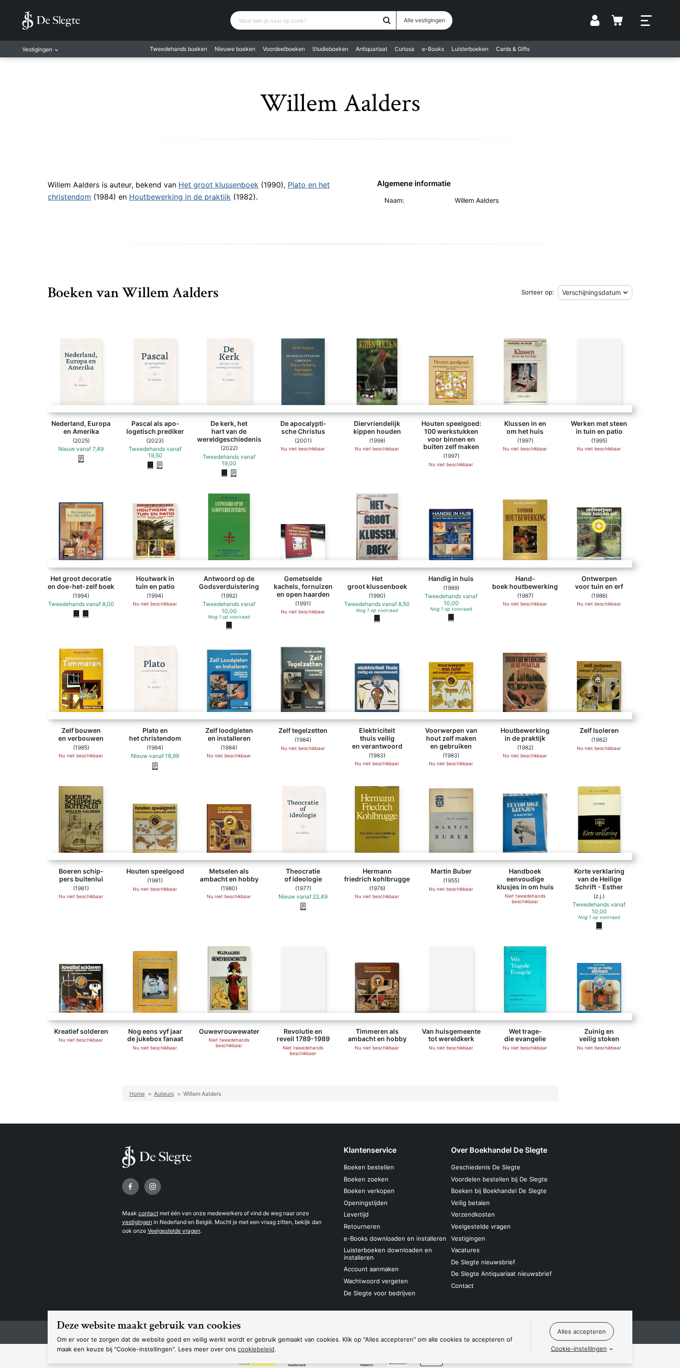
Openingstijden (366, 1202)
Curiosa (404, 48)
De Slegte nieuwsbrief (483, 1262)
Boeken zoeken (366, 1179)
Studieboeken (330, 48)
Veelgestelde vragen (174, 1230)
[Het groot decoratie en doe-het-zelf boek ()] (85, 614)
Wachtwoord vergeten (376, 1281)
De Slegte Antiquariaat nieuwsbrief (501, 1273)
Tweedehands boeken (178, 48)
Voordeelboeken (284, 48)
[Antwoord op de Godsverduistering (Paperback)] (229, 625)
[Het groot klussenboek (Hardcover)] (377, 618)
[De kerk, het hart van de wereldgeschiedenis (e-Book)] (233, 473)
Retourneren (362, 1226)
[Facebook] (130, 1186)
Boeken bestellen (369, 1167)
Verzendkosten (473, 1214)
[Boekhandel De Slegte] (51, 20)
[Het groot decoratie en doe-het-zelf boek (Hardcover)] (76, 614)
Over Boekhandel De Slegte (499, 1150)
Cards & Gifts (513, 48)
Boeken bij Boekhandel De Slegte (499, 1190)
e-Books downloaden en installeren (395, 1238)
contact (148, 1213)
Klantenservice (370, 1150)
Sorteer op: (537, 292)
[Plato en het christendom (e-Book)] (155, 766)
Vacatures (465, 1250)
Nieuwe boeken (235, 48)
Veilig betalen (470, 1202)
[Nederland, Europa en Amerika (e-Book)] (81, 458)
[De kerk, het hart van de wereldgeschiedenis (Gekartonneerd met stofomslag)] (224, 473)
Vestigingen (468, 1238)
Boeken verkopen (369, 1190)
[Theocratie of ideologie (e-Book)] (303, 906)
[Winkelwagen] (617, 20)
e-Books (433, 48)
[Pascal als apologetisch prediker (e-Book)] (159, 465)
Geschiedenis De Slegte (485, 1167)
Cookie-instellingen (579, 1348)
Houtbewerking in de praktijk (180, 196)
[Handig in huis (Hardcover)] (451, 617)
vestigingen (137, 1221)
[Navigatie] (646, 20)
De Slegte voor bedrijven (379, 1293)
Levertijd (356, 1214)
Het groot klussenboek (219, 184)
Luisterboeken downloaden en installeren (388, 1253)
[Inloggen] (595, 20)
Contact (462, 1285)
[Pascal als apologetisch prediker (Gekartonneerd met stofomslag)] (150, 465)
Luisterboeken (469, 48)
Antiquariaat (371, 48)
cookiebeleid (256, 1349)
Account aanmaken (371, 1269)
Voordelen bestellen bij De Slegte (499, 1179)
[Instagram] (153, 1186)
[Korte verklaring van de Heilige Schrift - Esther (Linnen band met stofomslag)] (599, 925)
